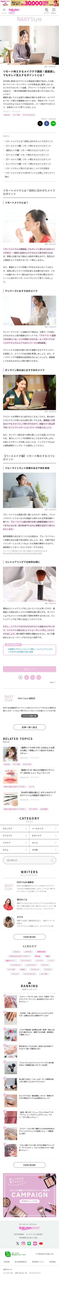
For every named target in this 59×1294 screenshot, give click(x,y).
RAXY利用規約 (19, 1234)
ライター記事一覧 (29, 716)
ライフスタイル (28, 115)
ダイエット (35, 969)
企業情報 (7, 1262)
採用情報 (52, 1262)
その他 (35, 849)
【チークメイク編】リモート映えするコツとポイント (28, 159)
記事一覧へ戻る (29, 727)
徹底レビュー (10, 960)
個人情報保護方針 (21, 1262)
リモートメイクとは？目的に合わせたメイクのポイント (29, 141)
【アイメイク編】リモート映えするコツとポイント (27, 154)
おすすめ (28, 952)
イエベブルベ (31, 965)
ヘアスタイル (15, 965)
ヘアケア (6, 842)
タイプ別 (44, 974)
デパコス (48, 969)
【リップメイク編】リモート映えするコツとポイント (28, 163)
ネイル (35, 842)
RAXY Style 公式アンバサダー (15, 786)
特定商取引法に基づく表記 (28, 1238)
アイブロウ (33, 809)
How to (7, 115)
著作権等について (38, 1262)
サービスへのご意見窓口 (34, 1234)
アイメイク (16, 111)
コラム (5, 849)
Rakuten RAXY (14, 11)
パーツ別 (16, 115)
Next (52, 682)
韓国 (47, 956)
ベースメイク (37, 828)
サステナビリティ (35, 1273)
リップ (31, 786)
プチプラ (45, 965)
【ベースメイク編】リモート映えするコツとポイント (28, 145)
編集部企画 (41, 952)
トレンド (39, 960)
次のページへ (29, 669)
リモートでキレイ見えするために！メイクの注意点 (27, 168)
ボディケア (36, 835)
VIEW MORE (29, 936)
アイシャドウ (25, 960)
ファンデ (15, 974)
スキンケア (7, 828)
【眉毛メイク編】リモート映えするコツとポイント (27, 150)
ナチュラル (27, 764)
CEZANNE (44, 809)
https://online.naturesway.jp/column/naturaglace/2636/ (22, 553)
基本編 (37, 956)
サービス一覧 (8, 1273)
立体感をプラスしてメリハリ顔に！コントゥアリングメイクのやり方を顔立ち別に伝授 (30, 650)
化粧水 (22, 969)
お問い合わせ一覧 (21, 1273)
